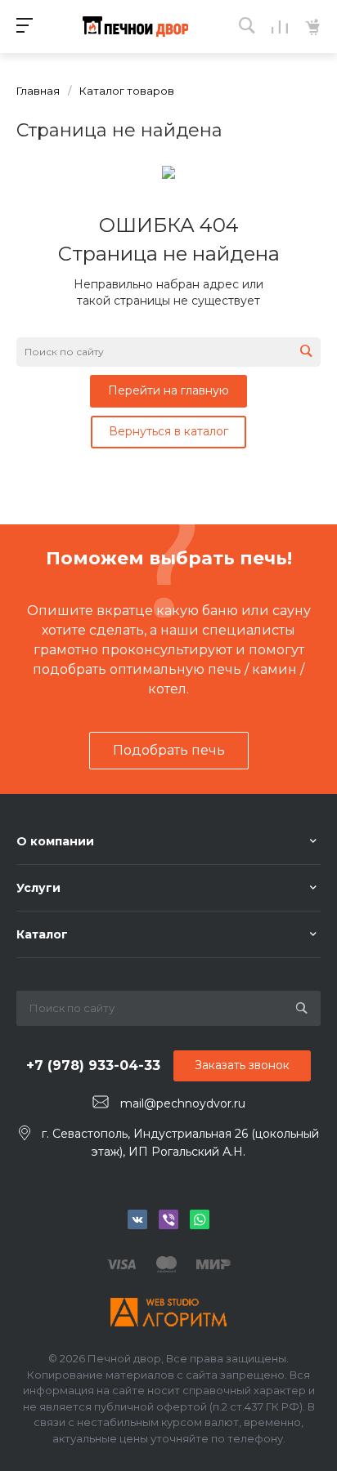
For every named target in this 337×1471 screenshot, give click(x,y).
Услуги (38, 887)
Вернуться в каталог (168, 431)
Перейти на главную (168, 390)
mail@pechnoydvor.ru (182, 1102)
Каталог (42, 934)
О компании (55, 841)
